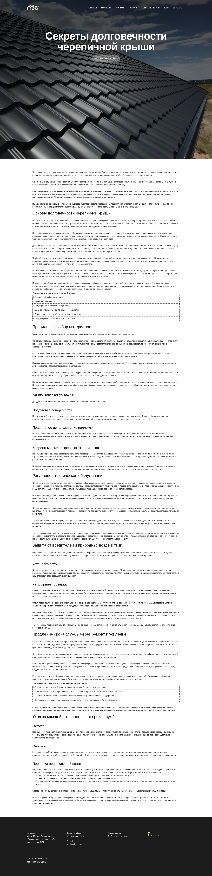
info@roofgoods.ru (74, 844)
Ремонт (133, 8)
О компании (106, 8)
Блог (166, 8)
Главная (92, 8)
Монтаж (120, 8)
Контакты (177, 8)
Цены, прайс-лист (151, 8)
